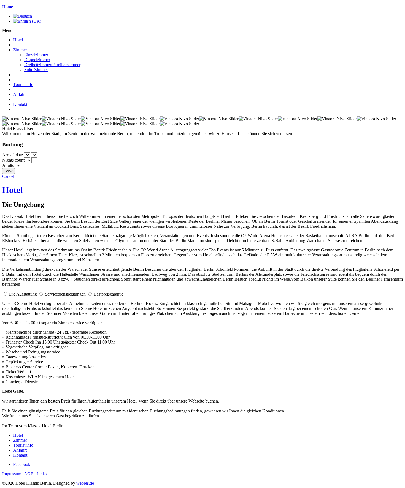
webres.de (85, 483)
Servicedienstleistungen (65, 294)
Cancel (8, 176)
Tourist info (23, 84)
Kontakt (20, 104)
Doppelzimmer (37, 59)
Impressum (12, 473)
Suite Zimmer (36, 69)
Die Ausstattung (23, 294)
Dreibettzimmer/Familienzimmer (52, 64)
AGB (29, 473)
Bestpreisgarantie (108, 294)
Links (42, 473)
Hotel (18, 39)
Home (7, 6)
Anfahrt (20, 94)
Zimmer (20, 49)
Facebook (21, 464)
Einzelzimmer (36, 54)
